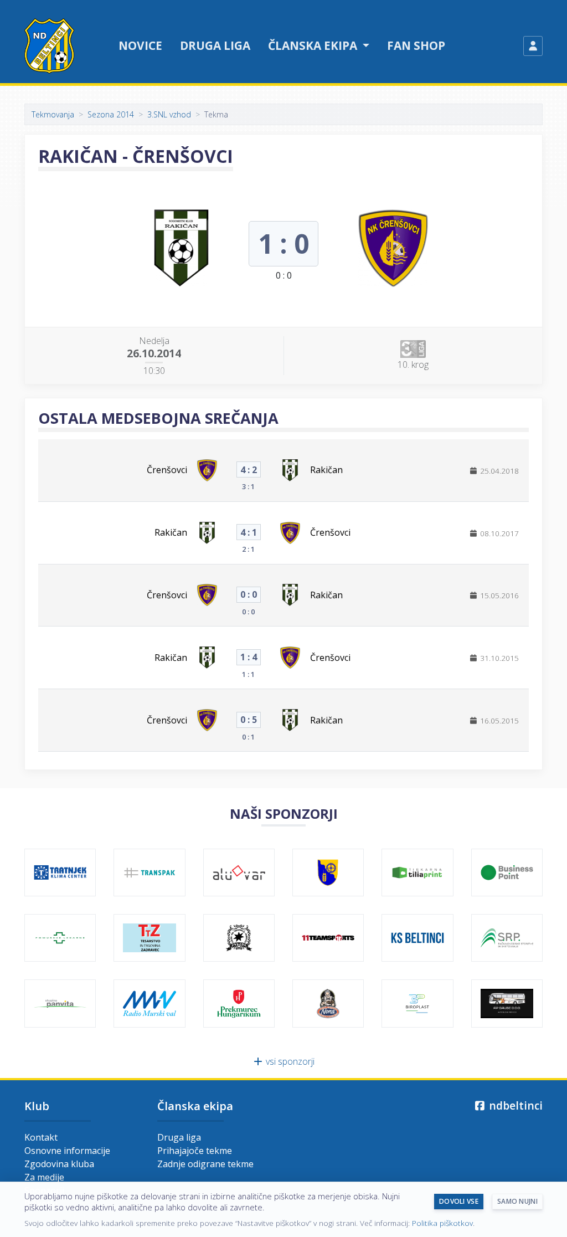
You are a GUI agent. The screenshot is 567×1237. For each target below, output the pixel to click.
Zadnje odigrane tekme (205, 1164)
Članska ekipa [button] (314, 45)
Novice (140, 45)
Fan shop (416, 45)
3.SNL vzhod (169, 114)
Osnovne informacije (67, 1150)
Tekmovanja (53, 114)
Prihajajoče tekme (194, 1150)
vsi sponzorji (289, 1061)
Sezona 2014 (110, 114)
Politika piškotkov (442, 1223)
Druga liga (215, 45)
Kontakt (41, 1137)
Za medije (44, 1177)
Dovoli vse (458, 1201)
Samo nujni (517, 1201)
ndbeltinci (514, 1105)
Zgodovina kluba (59, 1164)
